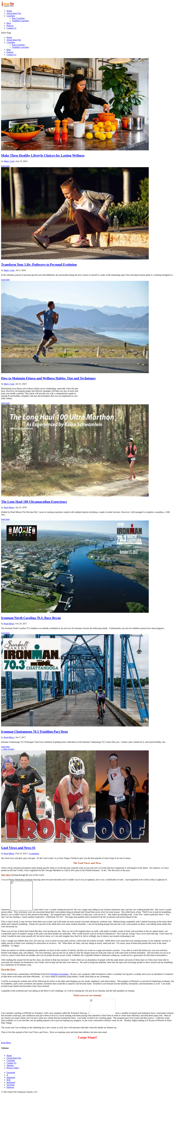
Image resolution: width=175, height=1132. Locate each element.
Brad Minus (9, 507)
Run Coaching (18, 45)
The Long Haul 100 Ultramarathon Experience (34, 501)
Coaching (11, 42)
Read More (6, 1043)
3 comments (34, 853)
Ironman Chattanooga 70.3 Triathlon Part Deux (34, 731)
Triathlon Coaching (20, 47)
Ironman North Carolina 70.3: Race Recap (31, 618)
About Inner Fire (14, 40)
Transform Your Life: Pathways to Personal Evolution (39, 264)
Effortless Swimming (59, 974)
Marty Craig (9, 161)
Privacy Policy (13, 1068)
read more (5, 166)
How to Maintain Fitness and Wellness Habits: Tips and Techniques (48, 378)
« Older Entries (7, 749)
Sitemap (10, 1065)
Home (9, 37)
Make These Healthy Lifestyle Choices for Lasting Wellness (42, 155)
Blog (9, 50)
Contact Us (11, 54)
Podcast (10, 52)
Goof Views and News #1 (18, 847)
